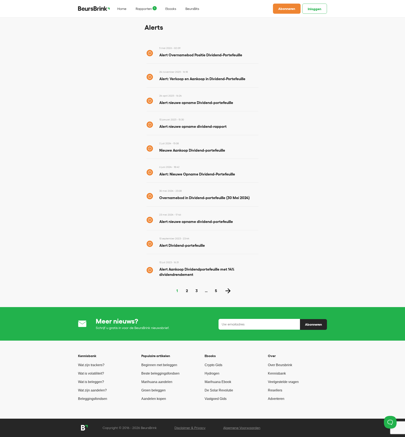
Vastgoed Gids (216, 399)
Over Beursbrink (280, 365)
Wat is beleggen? (91, 382)
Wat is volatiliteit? (91, 373)
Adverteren (276, 399)
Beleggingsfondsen (92, 399)
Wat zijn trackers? (91, 365)
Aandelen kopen (153, 399)
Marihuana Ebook (218, 382)
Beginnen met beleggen (159, 365)
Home (121, 9)
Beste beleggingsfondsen (160, 373)
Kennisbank (277, 373)
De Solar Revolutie (219, 390)
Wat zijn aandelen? (92, 390)
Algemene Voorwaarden (241, 428)
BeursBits (192, 9)
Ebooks (170, 9)
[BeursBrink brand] (94, 8)
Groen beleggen (153, 390)
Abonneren (286, 9)
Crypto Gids (213, 365)
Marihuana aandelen (156, 382)
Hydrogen (212, 373)
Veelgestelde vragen (283, 382)
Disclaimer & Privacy (189, 428)
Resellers (275, 390)
